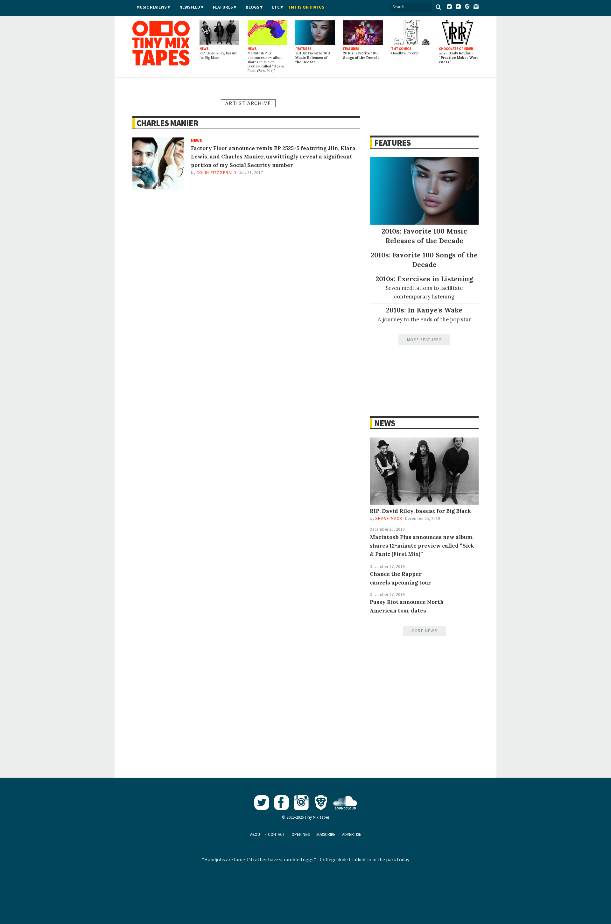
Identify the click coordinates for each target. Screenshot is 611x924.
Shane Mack (388, 518)
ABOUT (256, 834)
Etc (276, 7)
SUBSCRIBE (325, 834)
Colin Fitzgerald (216, 172)
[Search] (438, 7)
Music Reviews (152, 7)
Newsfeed (189, 7)
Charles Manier (167, 123)
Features (223, 7)
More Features (424, 339)
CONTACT (276, 834)
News (384, 423)
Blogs (252, 7)
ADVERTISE (351, 834)
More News (424, 631)
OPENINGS (300, 834)
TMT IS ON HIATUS (306, 7)
